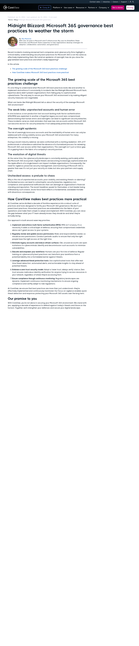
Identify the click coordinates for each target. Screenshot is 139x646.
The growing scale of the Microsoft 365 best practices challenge (39, 69)
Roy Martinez (26, 39)
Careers (115, 2)
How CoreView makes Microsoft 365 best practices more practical (40, 72)
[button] (58, 7)
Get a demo (118, 8)
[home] (11, 8)
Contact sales (95, 2)
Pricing (130, 8)
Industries (106, 2)
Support (124, 2)
